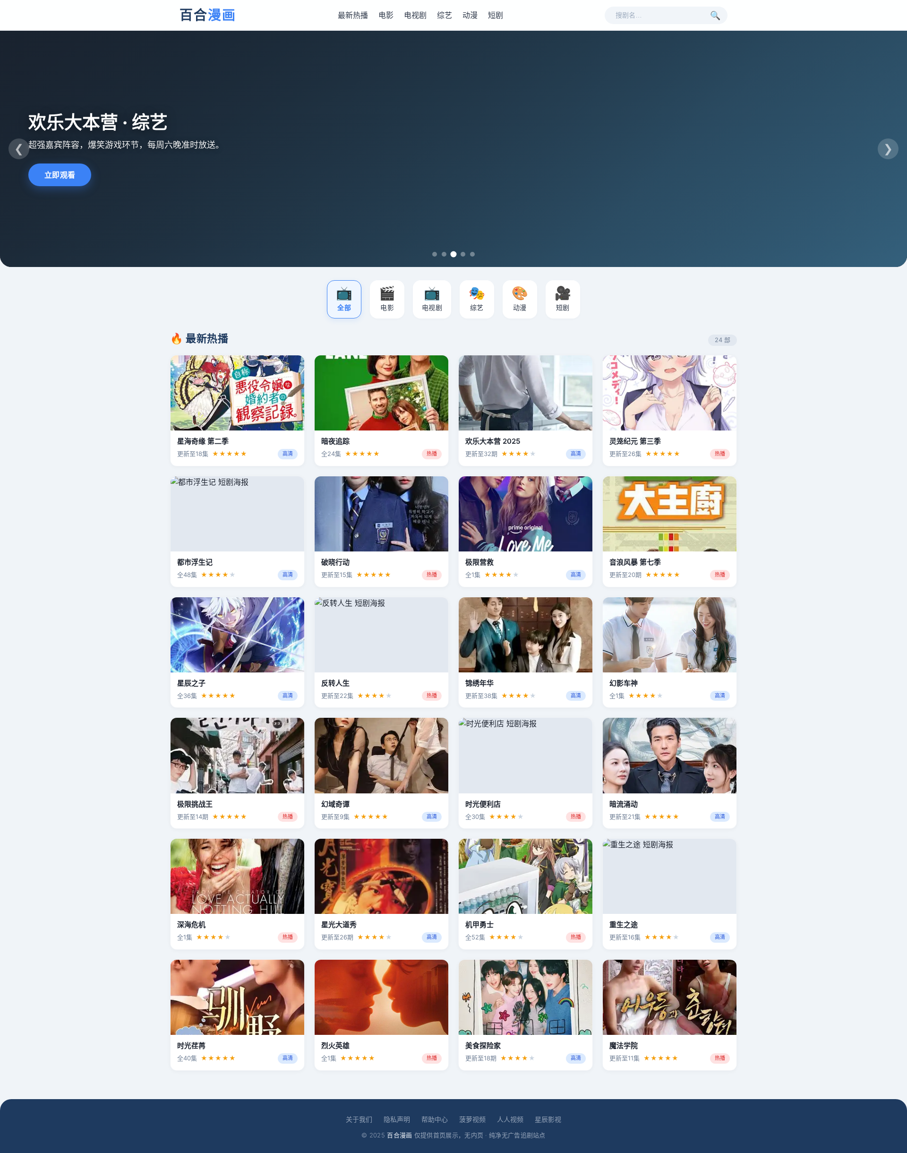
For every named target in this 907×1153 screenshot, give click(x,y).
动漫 (470, 15)
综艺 (444, 15)
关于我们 (359, 1119)
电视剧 (415, 15)
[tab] (434, 254)
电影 (386, 15)
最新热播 (353, 15)
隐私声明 (397, 1119)
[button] (344, 299)
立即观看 (59, 175)
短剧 (495, 15)
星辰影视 (548, 1119)
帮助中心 (434, 1119)
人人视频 (510, 1119)
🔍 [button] (715, 15)
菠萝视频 (472, 1119)
